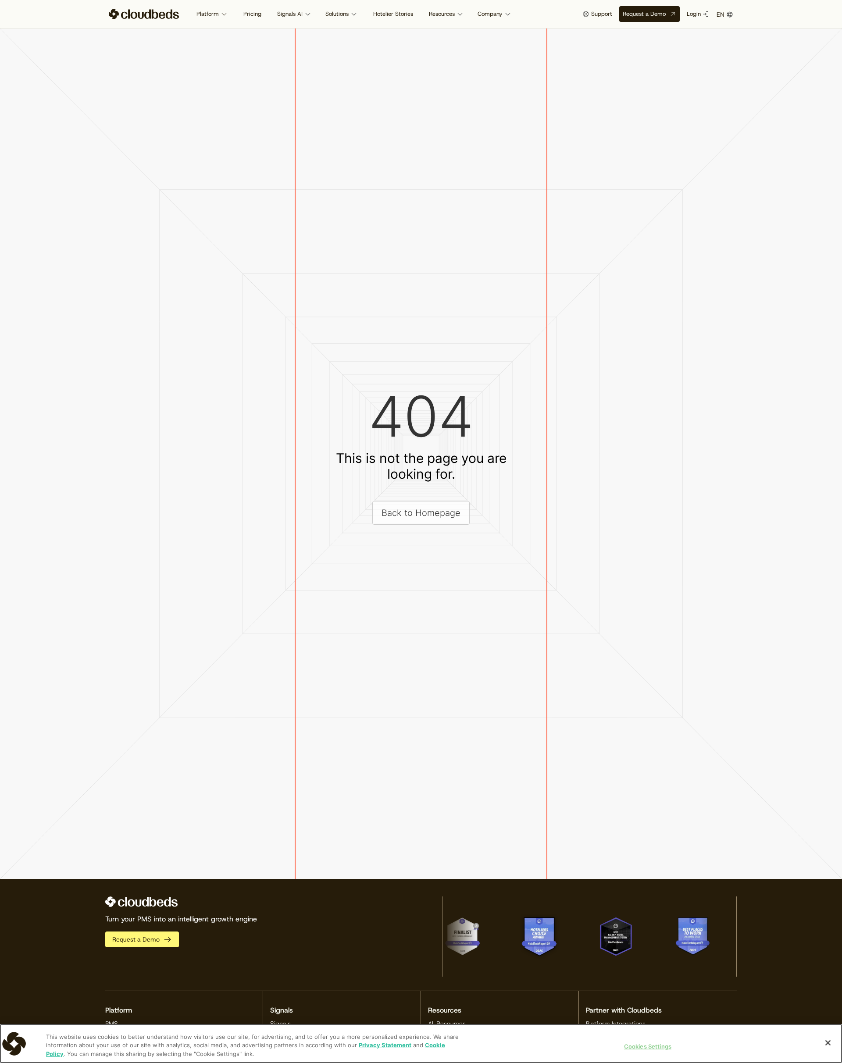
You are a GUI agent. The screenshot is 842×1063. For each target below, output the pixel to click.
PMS (111, 1023)
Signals (280, 1023)
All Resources (447, 1023)
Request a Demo (644, 14)
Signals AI (290, 14)
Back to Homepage (421, 513)
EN (720, 14)
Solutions (337, 14)
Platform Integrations (616, 1023)
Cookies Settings (647, 1045)
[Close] (828, 1042)
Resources (442, 14)
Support (601, 14)
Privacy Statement (385, 1045)
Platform (207, 14)
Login (694, 14)
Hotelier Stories (393, 14)
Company (490, 14)
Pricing (252, 14)
